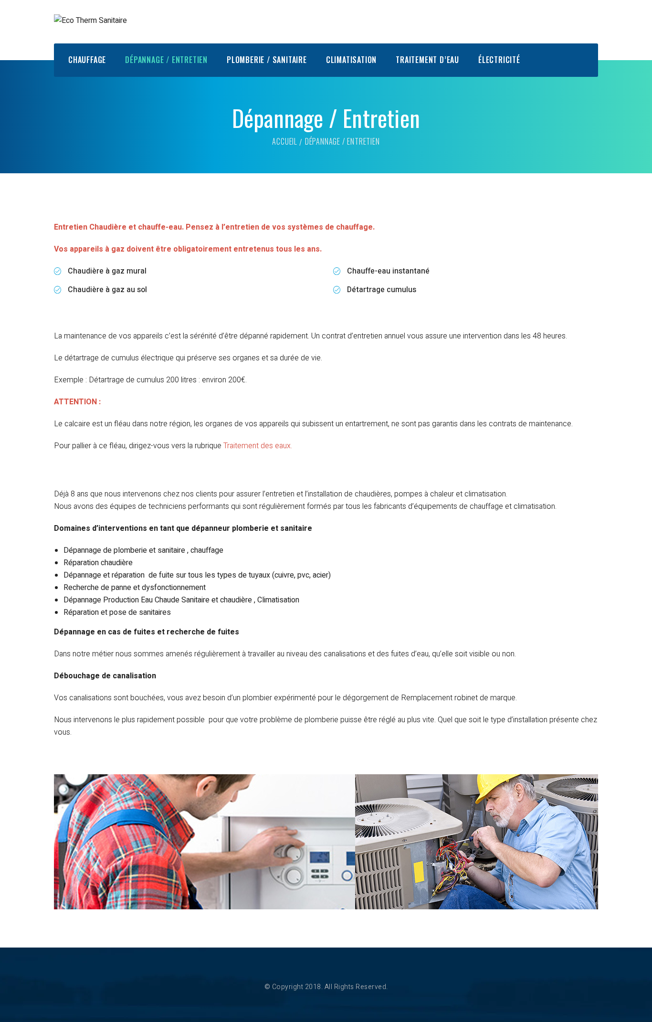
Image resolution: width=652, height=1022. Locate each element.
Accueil (284, 141)
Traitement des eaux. (257, 446)
